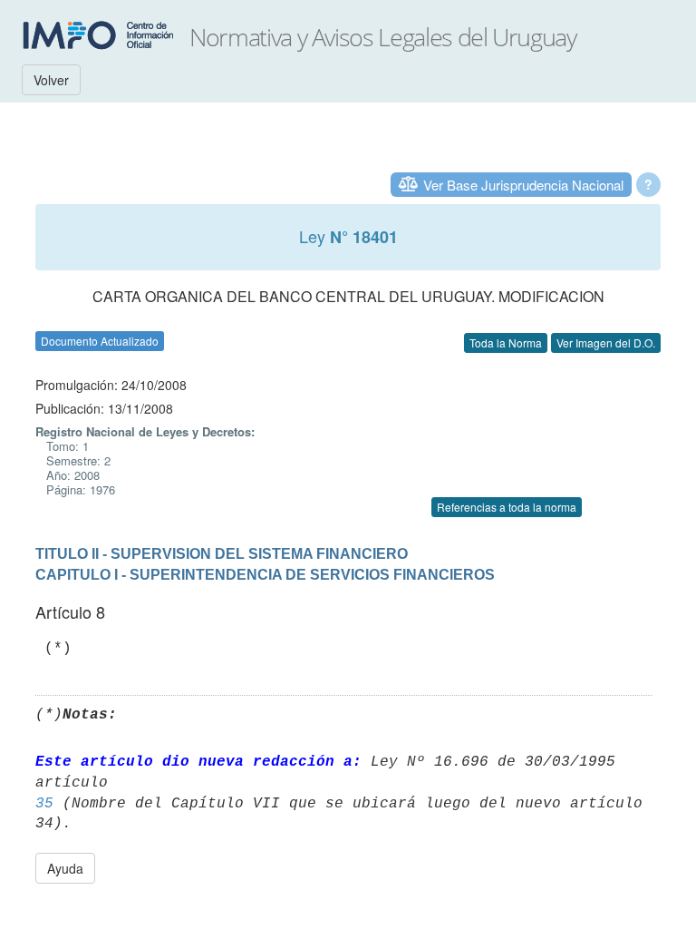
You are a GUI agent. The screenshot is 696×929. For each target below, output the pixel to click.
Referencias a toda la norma (506, 506)
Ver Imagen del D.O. (605, 342)
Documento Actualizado (100, 340)
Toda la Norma (505, 342)
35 (44, 804)
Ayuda (65, 868)
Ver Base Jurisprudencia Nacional (523, 184)
